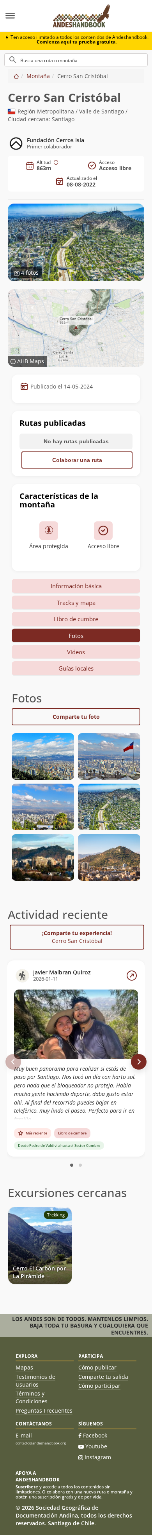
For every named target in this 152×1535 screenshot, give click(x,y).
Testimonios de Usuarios (35, 1380)
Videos (76, 652)
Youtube (96, 1446)
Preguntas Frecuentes (44, 1410)
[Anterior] (13, 1062)
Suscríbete (27, 1487)
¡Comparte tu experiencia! (77, 936)
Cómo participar (99, 1385)
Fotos (76, 635)
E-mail (24, 1435)
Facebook (95, 1435)
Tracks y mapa (76, 602)
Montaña (38, 76)
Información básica (76, 586)
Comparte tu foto (76, 716)
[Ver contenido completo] (131, 975)
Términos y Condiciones (32, 1397)
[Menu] (22, 16)
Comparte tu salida (103, 1376)
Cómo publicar (97, 1367)
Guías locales (76, 668)
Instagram (98, 1457)
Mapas (24, 1367)
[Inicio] (16, 76)
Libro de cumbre (76, 619)
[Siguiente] (139, 1062)
